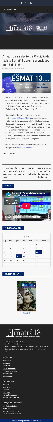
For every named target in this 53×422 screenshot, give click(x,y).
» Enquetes (7, 408)
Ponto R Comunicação (33, 421)
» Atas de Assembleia (11, 411)
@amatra (20, 68)
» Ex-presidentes (9, 368)
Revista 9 (26, 313)
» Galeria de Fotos (10, 406)
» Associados (8, 376)
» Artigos (6, 387)
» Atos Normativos (10, 395)
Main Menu (11, 9)
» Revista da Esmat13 (11, 397)
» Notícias (6, 384)
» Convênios (7, 373)
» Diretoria (7, 360)
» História (6, 363)
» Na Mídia (6, 392)
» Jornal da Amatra (10, 371)
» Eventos (6, 390)
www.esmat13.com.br (26, 147)
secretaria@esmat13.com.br (22, 118)
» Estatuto (7, 366)
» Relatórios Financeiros (12, 414)
